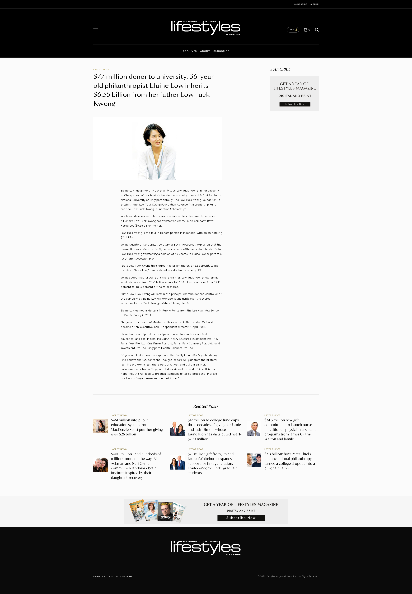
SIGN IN (314, 4)
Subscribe (300, 4)
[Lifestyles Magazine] (206, 27)
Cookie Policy (103, 576)
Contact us (124, 576)
